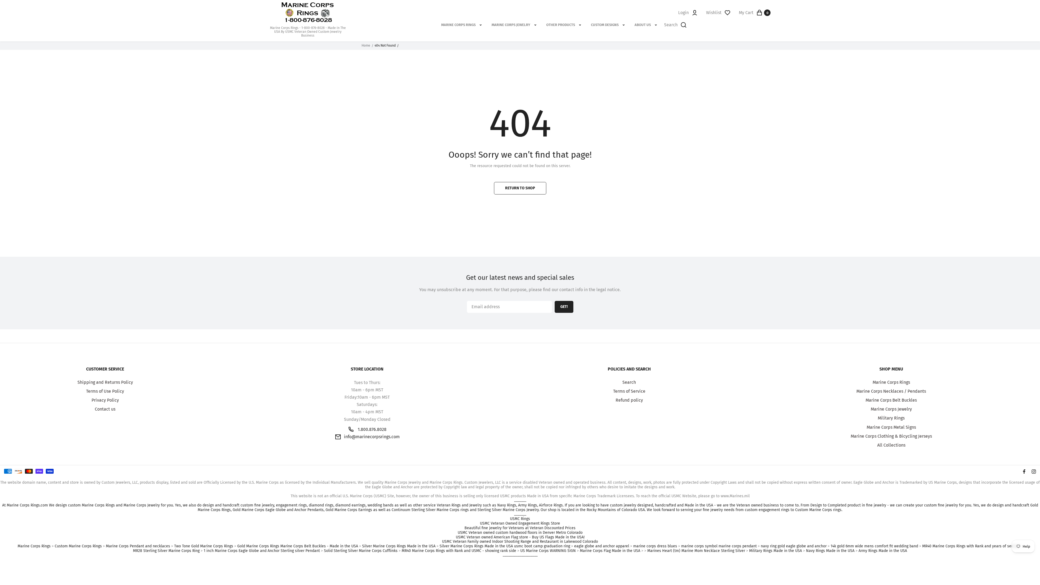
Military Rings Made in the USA (775, 551)
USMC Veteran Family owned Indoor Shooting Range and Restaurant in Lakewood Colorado (520, 542)
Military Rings (891, 418)
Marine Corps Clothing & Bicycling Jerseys (891, 436)
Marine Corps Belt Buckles (891, 400)
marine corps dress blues (655, 546)
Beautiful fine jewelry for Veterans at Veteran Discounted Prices (520, 528)
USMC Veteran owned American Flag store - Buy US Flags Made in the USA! (520, 537)
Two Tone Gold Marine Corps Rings (203, 546)
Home (366, 45)
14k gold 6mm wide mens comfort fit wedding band (874, 546)
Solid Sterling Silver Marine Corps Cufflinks (361, 551)
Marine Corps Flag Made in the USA (610, 551)
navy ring (768, 546)
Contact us (105, 409)
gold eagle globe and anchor (802, 546)
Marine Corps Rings (891, 382)
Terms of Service (629, 391)
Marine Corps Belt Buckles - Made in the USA (319, 546)
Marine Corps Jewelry (891, 409)
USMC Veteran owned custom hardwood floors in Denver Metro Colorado (520, 533)
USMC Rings (520, 519)
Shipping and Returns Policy (105, 382)
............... (520, 501)
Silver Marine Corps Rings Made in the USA (398, 546)
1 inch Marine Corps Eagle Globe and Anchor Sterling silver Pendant (262, 551)
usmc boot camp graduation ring (542, 546)
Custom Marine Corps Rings (78, 546)
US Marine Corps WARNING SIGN (548, 551)
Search (629, 382)
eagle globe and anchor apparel (601, 546)
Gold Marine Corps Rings (258, 546)
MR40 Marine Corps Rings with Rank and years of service (971, 546)
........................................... (520, 555)
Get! (564, 306)
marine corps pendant (738, 546)
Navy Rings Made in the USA (830, 551)
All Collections (891, 445)
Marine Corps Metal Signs (891, 427)
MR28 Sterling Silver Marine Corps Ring (166, 551)
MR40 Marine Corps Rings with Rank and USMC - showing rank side (459, 551)
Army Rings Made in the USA (883, 551)
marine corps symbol (699, 546)
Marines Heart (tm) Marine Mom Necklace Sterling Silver (696, 551)
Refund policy (629, 400)
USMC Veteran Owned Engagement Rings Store (520, 523)
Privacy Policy (105, 400)
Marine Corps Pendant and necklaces (138, 546)
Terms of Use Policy (105, 391)
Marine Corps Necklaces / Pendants (891, 391)
